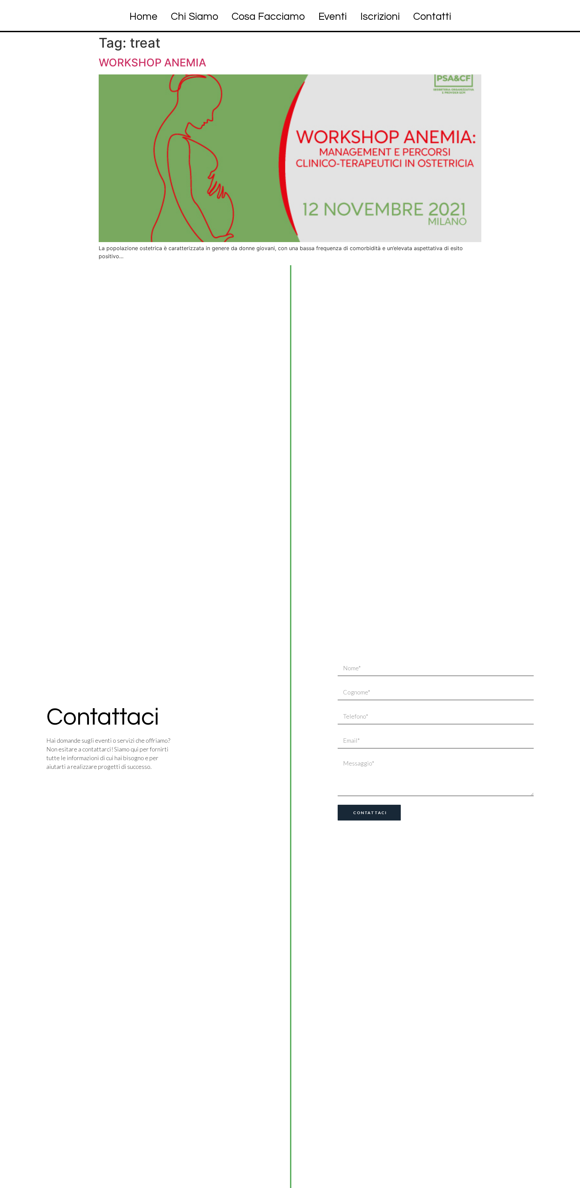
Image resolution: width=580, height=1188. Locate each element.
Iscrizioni (380, 16)
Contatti (432, 16)
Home (143, 16)
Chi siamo (194, 16)
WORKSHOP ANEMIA (152, 62)
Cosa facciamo (268, 16)
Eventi (332, 16)
